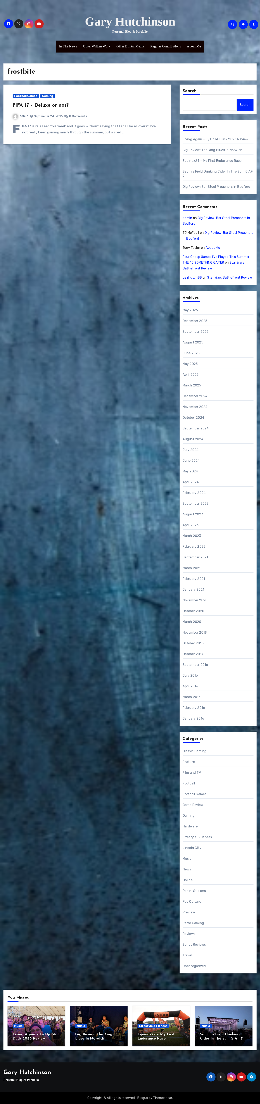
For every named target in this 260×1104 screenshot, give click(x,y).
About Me (194, 46)
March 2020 (192, 622)
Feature (189, 762)
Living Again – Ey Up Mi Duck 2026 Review (216, 139)
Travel (187, 955)
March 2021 (192, 568)
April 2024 (191, 482)
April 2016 (190, 686)
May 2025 (190, 364)
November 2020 (195, 600)
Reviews (189, 934)
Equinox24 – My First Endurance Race (212, 161)
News (187, 869)
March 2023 (192, 536)
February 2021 (194, 579)
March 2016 (192, 697)
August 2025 (193, 342)
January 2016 (193, 718)
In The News (68, 46)
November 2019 (195, 632)
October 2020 (193, 611)
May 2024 (190, 471)
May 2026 (190, 310)
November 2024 (195, 407)
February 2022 (194, 546)
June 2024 (191, 460)
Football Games (25, 96)
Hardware (190, 826)
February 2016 (194, 708)
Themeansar (162, 1098)
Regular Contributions (165, 46)
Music (187, 858)
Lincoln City (192, 848)
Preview (189, 912)
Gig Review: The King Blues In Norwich (212, 150)
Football (189, 783)
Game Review (193, 805)
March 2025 (192, 385)
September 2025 (196, 332)
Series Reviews (194, 944)
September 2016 (195, 665)
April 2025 (191, 375)
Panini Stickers (194, 891)
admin (24, 116)
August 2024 (193, 439)
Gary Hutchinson (130, 21)
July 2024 (191, 450)
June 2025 (191, 353)
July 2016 (190, 675)
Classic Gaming (195, 751)
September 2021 (195, 557)
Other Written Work (96, 46)
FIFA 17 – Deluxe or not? (41, 105)
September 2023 (196, 503)
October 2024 (193, 417)
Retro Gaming (193, 923)
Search (190, 91)
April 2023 (191, 525)
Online (188, 880)
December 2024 (195, 396)
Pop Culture (192, 901)
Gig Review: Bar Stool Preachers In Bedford (216, 187)
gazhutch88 (192, 277)
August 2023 (193, 514)
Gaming (47, 96)
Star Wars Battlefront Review (229, 277)
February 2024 (194, 493)
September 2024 (196, 428)
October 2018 (193, 643)
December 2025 (195, 321)
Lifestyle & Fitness (197, 837)
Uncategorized (194, 966)
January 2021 (193, 589)
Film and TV (192, 773)
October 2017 (193, 654)
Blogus (142, 1098)
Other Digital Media (130, 46)
